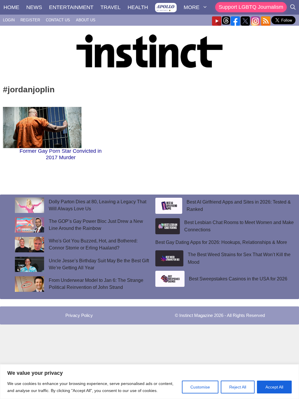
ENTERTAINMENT (71, 7)
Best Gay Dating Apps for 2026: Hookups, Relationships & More (221, 242)
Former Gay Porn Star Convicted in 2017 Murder (61, 154)
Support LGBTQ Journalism (251, 7)
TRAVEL (110, 7)
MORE (191, 7)
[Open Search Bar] (293, 7)
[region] (149, 381)
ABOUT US (85, 20)
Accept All (274, 387)
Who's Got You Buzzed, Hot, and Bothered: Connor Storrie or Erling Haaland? (93, 244)
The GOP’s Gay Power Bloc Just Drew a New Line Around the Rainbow (96, 225)
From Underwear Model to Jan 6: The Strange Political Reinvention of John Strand (96, 284)
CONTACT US (58, 20)
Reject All (237, 387)
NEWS (34, 7)
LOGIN (9, 20)
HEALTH (138, 7)
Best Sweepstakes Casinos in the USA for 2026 (238, 278)
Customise (200, 387)
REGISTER (30, 20)
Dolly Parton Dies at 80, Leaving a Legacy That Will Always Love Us (97, 205)
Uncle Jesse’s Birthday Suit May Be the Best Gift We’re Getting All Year (99, 264)
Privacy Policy (79, 315)
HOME (11, 7)
